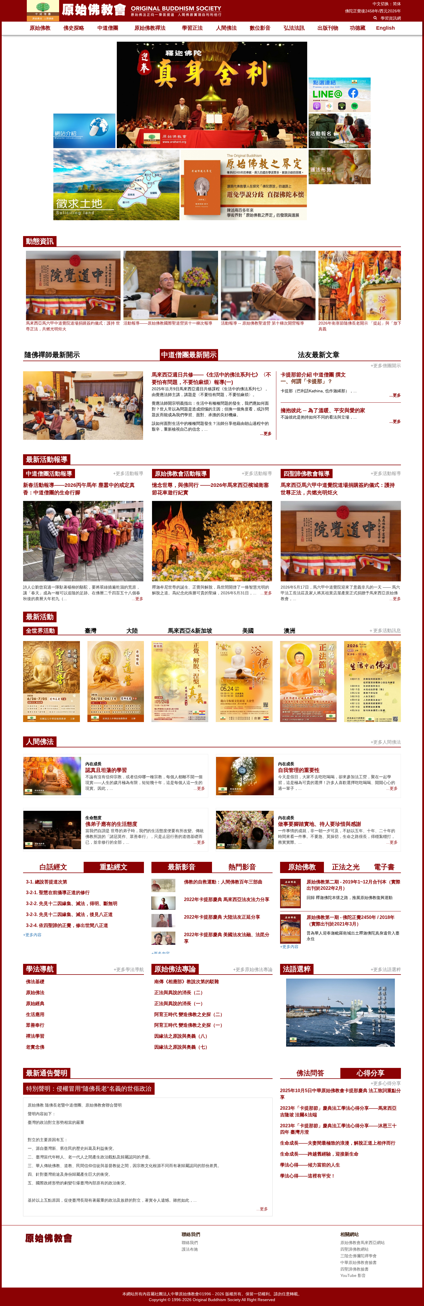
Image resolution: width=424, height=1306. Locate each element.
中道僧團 (107, 28)
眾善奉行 (35, 1025)
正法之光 (346, 867)
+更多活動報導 (128, 473)
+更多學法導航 (129, 969)
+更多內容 (32, 934)
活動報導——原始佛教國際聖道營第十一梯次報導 (167, 323)
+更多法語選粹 (386, 969)
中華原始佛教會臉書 (358, 1262)
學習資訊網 (391, 18)
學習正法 (192, 28)
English (385, 28)
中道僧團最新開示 (189, 355)
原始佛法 (35, 992)
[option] (212, 132)
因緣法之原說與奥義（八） (182, 1036)
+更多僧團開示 (386, 365)
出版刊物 (328, 28)
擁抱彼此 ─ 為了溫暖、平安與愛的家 (323, 410)
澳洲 (289, 630)
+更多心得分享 (386, 1083)
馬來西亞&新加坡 (190, 630)
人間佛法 (226, 28)
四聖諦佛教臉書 (354, 1269)
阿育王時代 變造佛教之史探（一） (189, 1025)
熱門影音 (242, 867)
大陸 (132, 630)
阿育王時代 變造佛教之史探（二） (189, 1014)
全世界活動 (40, 630)
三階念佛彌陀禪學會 (358, 1256)
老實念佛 (35, 1047)
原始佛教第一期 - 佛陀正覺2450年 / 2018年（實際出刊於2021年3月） (351, 920)
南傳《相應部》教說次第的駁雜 (186, 981)
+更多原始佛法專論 (253, 969)
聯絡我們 (190, 1242)
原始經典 (35, 1003)
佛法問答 (310, 1073)
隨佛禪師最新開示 (52, 355)
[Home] (124, 10)
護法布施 (190, 1249)
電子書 (384, 867)
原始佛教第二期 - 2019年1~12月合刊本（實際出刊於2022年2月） (353, 885)
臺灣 (90, 630)
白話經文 (53, 867)
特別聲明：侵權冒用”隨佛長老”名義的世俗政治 (88, 1088)
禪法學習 (35, 1036)
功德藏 (357, 28)
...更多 (266, 433)
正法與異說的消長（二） (179, 992)
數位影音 (260, 28)
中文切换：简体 (387, 3)
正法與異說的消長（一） (179, 1003)
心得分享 (370, 1073)
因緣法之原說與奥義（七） (182, 1047)
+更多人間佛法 (386, 742)
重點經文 (113, 867)
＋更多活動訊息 (385, 630)
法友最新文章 (318, 355)
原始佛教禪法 (150, 28)
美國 (248, 630)
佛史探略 (73, 28)
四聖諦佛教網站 (354, 1249)
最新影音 (182, 867)
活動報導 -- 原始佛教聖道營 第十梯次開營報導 (262, 323)
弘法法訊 (294, 28)
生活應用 (35, 1014)
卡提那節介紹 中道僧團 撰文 (313, 375)
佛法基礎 (35, 981)
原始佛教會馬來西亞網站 (362, 1242)
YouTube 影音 (353, 1275)
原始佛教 (40, 28)
